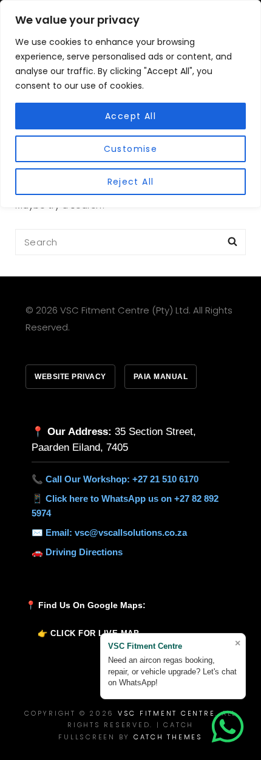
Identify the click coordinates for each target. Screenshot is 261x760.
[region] (130, 104)
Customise (131, 149)
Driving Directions (84, 552)
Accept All (130, 116)
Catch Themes (168, 737)
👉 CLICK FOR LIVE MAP (88, 633)
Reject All (130, 182)
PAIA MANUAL (161, 376)
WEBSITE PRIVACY (70, 376)
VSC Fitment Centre (166, 713)
